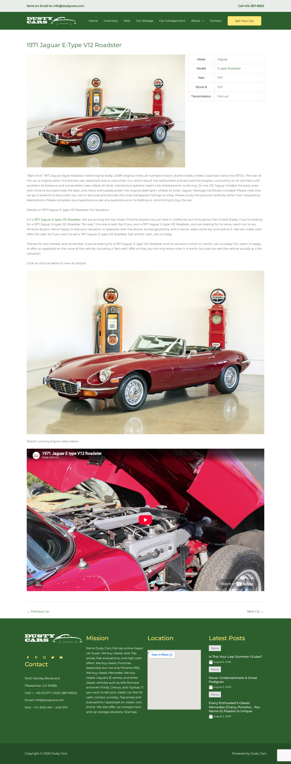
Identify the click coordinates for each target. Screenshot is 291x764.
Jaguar (222, 59)
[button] (244, 21)
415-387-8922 (254, 6)
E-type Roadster (229, 68)
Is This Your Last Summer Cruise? (235, 657)
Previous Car (38, 611)
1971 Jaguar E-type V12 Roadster (57, 219)
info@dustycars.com (68, 6)
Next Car (255, 611)
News (215, 648)
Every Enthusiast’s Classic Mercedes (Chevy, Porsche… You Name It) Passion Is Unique (234, 707)
